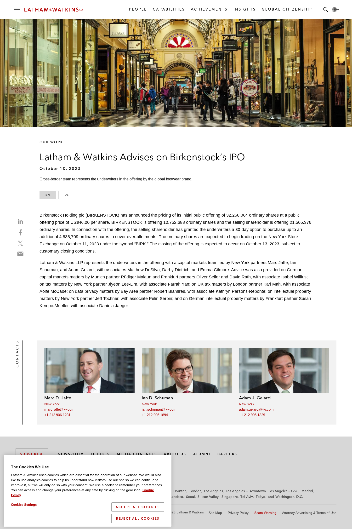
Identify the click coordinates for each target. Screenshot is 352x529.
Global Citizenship (287, 9)
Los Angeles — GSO (283, 491)
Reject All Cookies (137, 518)
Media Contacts (137, 454)
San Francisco (172, 496)
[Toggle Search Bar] (325, 9)
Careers (227, 454)
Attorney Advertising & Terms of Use (309, 513)
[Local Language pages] (335, 9)
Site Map (215, 513)
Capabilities (169, 9)
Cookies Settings (24, 504)
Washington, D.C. (289, 496)
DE (70, 194)
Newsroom (71, 454)
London (195, 491)
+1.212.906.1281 (57, 415)
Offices (100, 454)
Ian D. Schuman (157, 398)
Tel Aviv (246, 496)
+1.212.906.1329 (252, 415)
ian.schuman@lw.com (159, 409)
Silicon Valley (208, 496)
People (138, 9)
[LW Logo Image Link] (54, 9)
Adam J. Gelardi (255, 398)
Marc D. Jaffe (57, 398)
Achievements (209, 9)
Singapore (229, 496)
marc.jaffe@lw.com (59, 409)
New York (52, 404)
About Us (175, 454)
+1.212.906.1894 (155, 415)
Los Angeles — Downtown (246, 491)
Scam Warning (265, 513)
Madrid (307, 491)
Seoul (190, 496)
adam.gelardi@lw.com (256, 409)
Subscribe (32, 454)
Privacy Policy (238, 513)
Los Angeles (213, 491)
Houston (180, 491)
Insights (244, 9)
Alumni (201, 454)
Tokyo (260, 496)
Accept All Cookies (138, 507)
